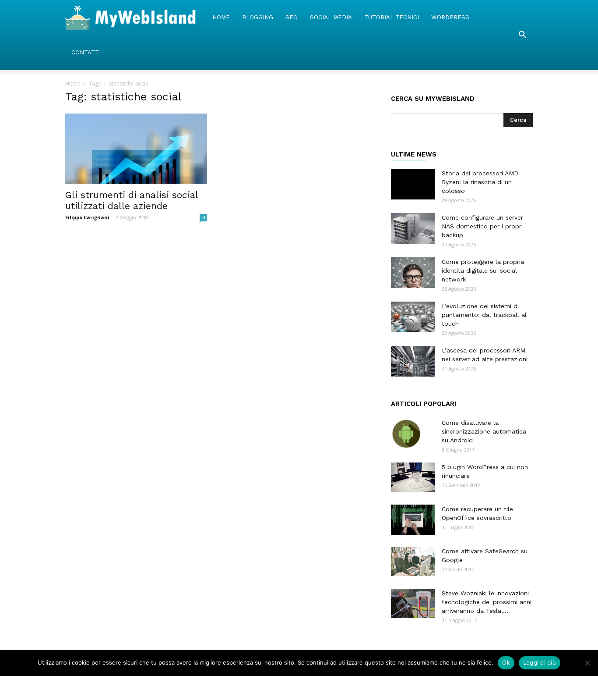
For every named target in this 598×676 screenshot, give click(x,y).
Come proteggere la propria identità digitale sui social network (483, 270)
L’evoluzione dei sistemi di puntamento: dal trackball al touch (484, 314)
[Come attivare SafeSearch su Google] (413, 561)
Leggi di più (539, 662)
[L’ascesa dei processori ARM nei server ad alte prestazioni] (413, 361)
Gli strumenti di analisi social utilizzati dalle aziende (131, 200)
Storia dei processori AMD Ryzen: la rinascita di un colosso (480, 182)
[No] (587, 662)
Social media (331, 17)
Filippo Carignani (87, 217)
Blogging (257, 17)
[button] (522, 35)
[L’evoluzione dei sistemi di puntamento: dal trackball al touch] (413, 317)
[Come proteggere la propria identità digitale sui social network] (413, 272)
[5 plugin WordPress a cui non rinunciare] (413, 477)
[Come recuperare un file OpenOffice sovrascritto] (413, 520)
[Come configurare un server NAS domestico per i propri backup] (413, 228)
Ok (506, 662)
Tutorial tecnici (391, 17)
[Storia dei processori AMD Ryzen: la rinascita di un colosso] (413, 184)
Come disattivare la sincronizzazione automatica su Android (484, 431)
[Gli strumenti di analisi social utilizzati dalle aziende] (136, 149)
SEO (291, 17)
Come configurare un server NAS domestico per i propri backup (482, 226)
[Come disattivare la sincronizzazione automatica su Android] (406, 433)
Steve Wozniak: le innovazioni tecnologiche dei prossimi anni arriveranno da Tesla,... (486, 602)
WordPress (450, 17)
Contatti (86, 52)
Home (221, 17)
